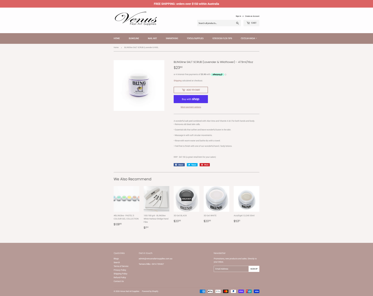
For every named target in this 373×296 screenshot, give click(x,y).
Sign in (238, 16)
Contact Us (119, 281)
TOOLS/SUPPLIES (195, 38)
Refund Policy (120, 277)
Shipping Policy (120, 273)
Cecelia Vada (248, 38)
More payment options (191, 107)
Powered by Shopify (150, 291)
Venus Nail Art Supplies (129, 291)
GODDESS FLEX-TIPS (222, 38)
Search (117, 262)
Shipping (178, 80)
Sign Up (253, 269)
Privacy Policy (120, 270)
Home (117, 38)
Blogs (116, 258)
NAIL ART (152, 38)
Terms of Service (121, 266)
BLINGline (134, 38)
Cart (253, 23)
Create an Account (252, 16)
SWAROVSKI (172, 38)
